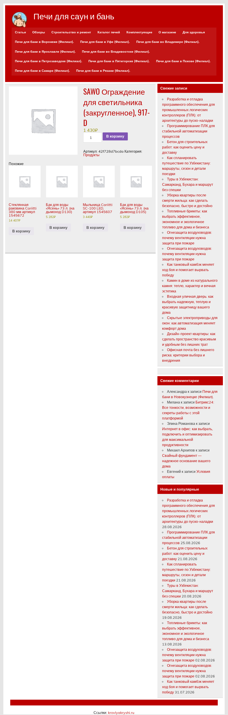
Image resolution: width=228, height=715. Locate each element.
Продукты (91, 155)
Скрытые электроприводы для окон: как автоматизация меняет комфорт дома (190, 323)
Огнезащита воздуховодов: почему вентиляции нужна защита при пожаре (187, 237)
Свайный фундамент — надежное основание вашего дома (186, 460)
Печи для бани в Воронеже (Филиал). (44, 42)
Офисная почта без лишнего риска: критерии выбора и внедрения (188, 355)
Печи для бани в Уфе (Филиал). (105, 42)
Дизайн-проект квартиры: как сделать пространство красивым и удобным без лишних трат (189, 339)
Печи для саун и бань (73, 16)
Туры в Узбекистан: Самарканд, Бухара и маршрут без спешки (187, 184)
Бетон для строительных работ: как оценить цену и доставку (185, 147)
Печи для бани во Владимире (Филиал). (168, 42)
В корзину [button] (21, 231)
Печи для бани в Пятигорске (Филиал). (119, 61)
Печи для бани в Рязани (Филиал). (103, 71)
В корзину (115, 136)
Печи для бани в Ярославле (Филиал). (45, 52)
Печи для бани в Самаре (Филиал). (42, 71)
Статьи (20, 32)
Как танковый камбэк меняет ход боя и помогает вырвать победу (188, 269)
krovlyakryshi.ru (121, 712)
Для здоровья (194, 32)
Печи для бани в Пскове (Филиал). (183, 61)
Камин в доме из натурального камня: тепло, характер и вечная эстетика (190, 285)
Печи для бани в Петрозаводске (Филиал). (48, 61)
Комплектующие (139, 32)
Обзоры (38, 32)
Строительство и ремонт (71, 32)
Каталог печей (109, 32)
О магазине (167, 32)
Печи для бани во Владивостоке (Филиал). (116, 52)
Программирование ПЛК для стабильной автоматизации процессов (188, 131)
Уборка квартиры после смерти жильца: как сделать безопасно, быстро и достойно (187, 200)
